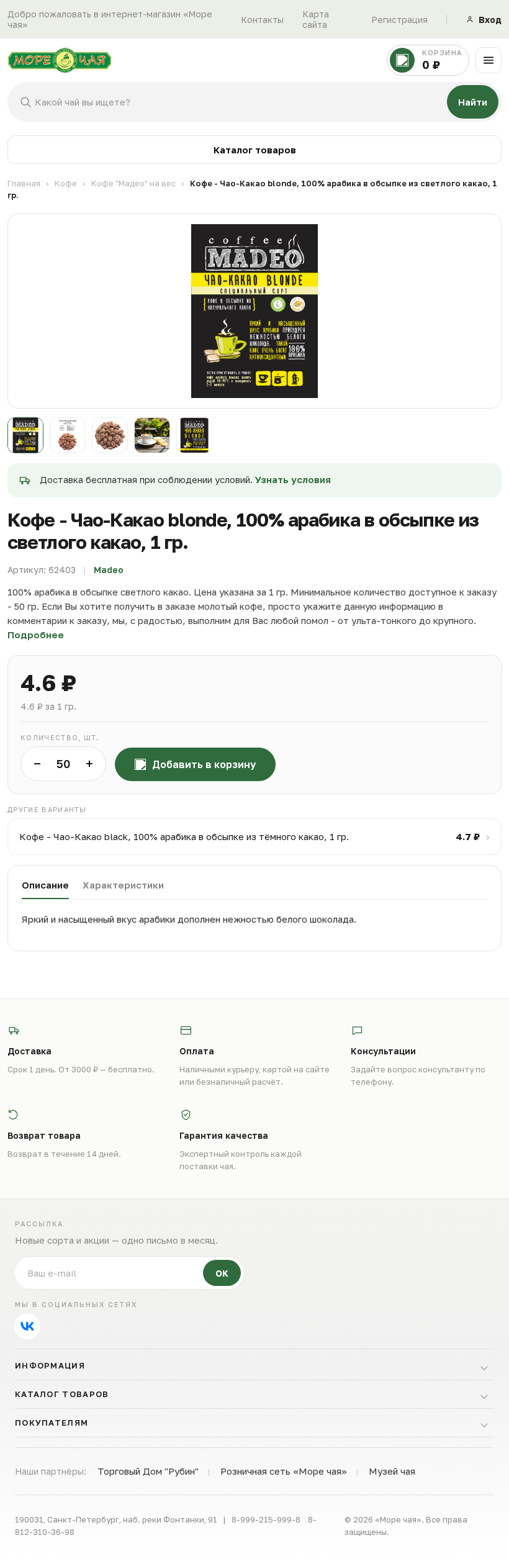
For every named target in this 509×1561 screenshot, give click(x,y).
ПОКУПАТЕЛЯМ (51, 1423)
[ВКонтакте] (27, 1326)
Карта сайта (315, 19)
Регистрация (399, 19)
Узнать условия (293, 479)
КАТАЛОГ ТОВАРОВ (62, 1394)
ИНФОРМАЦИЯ (50, 1365)
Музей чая (392, 1471)
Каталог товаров (255, 149)
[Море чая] (194, 60)
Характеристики (123, 884)
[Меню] (488, 60)
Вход (490, 19)
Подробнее (35, 634)
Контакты (262, 19)
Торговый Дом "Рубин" (148, 1471)
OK (221, 1273)
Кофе (66, 183)
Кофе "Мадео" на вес (133, 183)
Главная (23, 183)
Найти (472, 101)
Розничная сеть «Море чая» (283, 1471)
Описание (45, 884)
